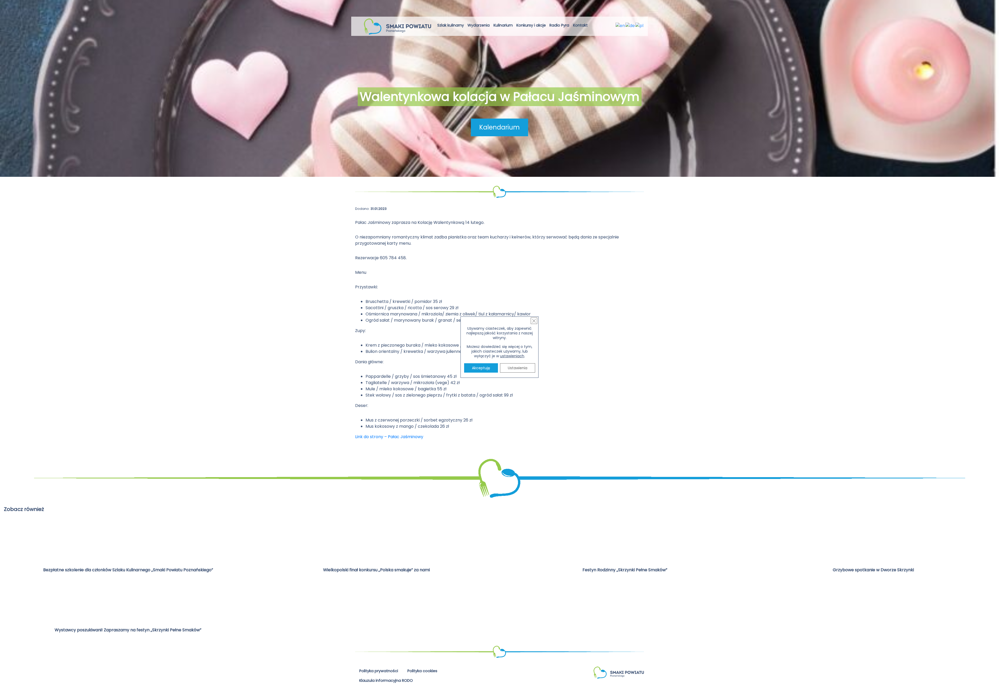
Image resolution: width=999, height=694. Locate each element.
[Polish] (639, 25)
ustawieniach (512, 356)
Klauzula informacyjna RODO (386, 680)
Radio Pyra (559, 25)
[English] (620, 25)
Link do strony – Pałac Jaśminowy (389, 437)
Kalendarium (499, 127)
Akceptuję (481, 368)
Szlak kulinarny (450, 25)
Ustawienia (517, 368)
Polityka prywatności (378, 670)
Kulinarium (503, 25)
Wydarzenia (479, 25)
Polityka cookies (422, 670)
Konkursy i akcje (531, 25)
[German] (630, 25)
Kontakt (580, 25)
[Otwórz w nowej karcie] (594, 26)
